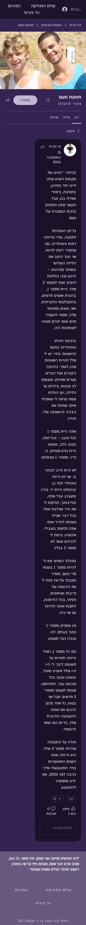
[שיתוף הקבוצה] (8, 100)
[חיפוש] (48, 100)
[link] (76, 117)
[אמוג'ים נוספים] (57, 799)
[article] (58, 490)
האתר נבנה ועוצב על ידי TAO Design (43, 921)
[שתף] (42, 147)
